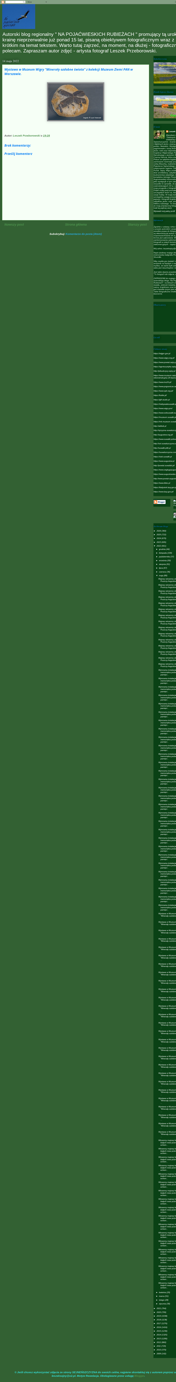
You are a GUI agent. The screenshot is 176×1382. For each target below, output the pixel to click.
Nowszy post (14, 224)
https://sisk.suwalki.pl (163, 457)
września (163, 560)
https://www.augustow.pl (164, 461)
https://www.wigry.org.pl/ (164, 358)
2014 (159, 1335)
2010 (159, 1350)
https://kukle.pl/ (160, 395)
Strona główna (76, 224)
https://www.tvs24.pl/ (162, 382)
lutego (162, 1300)
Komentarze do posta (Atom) (84, 234)
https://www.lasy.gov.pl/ (164, 492)
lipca (161, 568)
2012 (159, 1342)
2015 (159, 1331)
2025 (159, 534)
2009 (159, 1353)
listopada (163, 553)
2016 (159, 1327)
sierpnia (162, 564)
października (164, 557)
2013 (159, 1338)
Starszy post (137, 224)
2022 (159, 546)
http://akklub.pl (160, 426)
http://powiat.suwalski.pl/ (164, 465)
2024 (159, 538)
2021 (159, 1308)
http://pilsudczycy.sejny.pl (164, 371)
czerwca (163, 572)
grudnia (162, 549)
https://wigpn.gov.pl (162, 353)
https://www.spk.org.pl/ (163, 391)
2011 (159, 1346)
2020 (159, 1312)
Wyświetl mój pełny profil (164, 211)
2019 (159, 1316)
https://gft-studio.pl (162, 400)
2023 (159, 542)
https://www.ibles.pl (162, 483)
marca (162, 1296)
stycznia (163, 1304)
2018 (159, 1320)
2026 (159, 531)
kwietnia (163, 1292)
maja (161, 575)
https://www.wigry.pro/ (163, 408)
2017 (159, 1323)
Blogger (139, 1375)
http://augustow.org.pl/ (163, 435)
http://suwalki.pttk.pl (162, 448)
